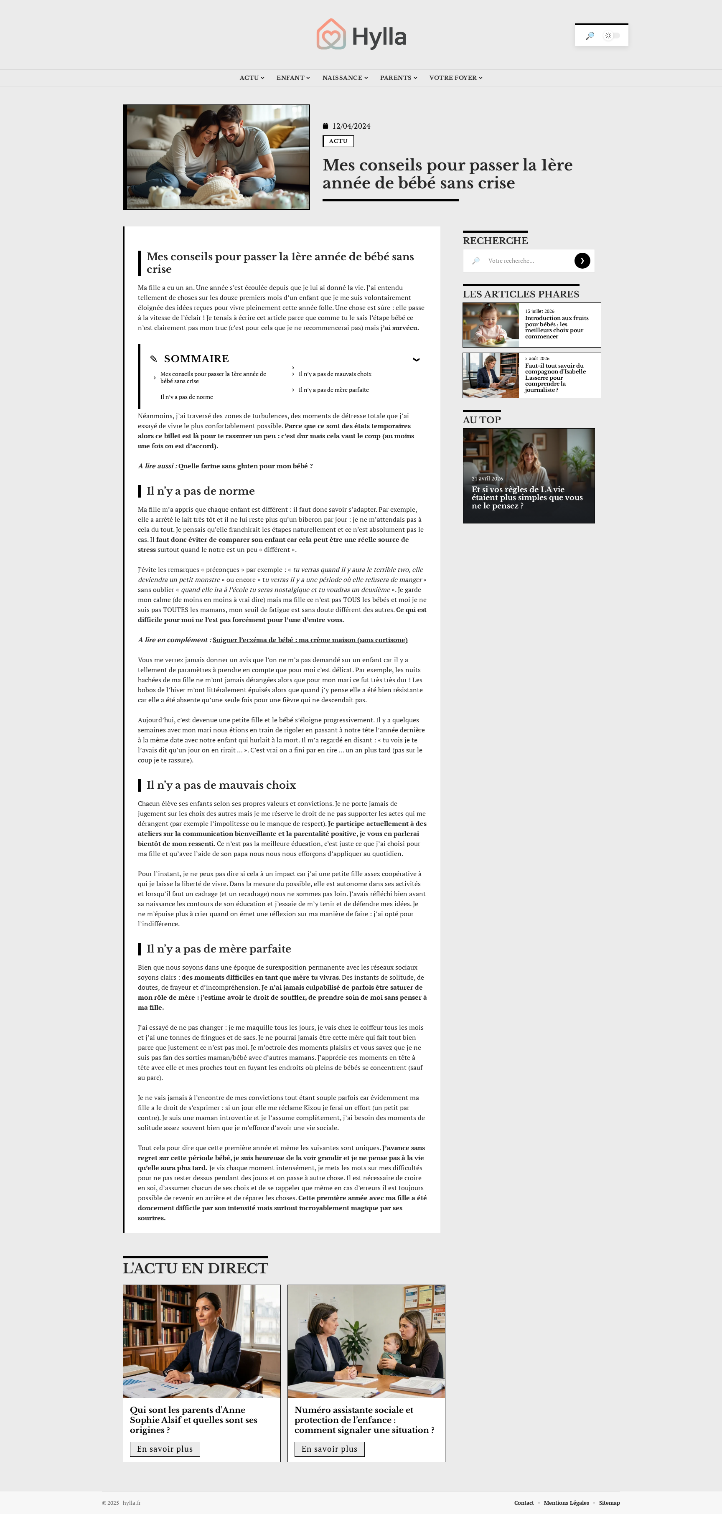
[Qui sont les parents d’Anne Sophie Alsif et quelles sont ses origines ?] (201, 1341)
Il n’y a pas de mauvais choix (335, 374)
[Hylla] (361, 35)
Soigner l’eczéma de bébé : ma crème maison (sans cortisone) (310, 639)
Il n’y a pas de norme (186, 397)
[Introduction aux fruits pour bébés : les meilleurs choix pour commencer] (491, 325)
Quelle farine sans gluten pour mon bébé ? (245, 465)
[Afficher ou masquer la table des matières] (324, 359)
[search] (590, 35)
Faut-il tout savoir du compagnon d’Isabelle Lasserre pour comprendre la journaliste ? (555, 378)
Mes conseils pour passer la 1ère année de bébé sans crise (213, 377)
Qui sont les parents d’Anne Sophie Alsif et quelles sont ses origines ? (193, 1420)
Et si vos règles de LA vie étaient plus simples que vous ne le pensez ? (527, 497)
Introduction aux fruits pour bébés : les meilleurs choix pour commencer (557, 327)
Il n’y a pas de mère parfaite (334, 390)
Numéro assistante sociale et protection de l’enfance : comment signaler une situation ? (365, 1420)
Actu (338, 141)
